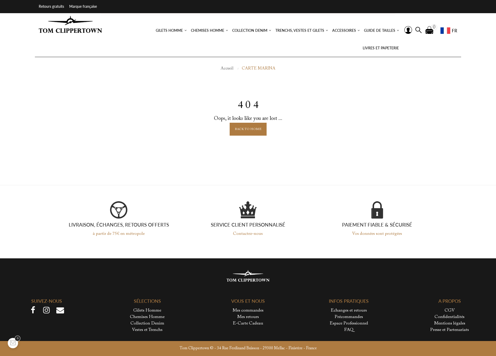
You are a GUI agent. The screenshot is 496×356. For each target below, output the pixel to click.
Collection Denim (147, 323)
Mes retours (248, 317)
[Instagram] (46, 311)
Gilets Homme (147, 310)
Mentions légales (449, 323)
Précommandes (349, 317)
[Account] (408, 30)
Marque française (83, 6)
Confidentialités (449, 317)
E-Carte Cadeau (248, 323)
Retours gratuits (51, 6)
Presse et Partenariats (449, 330)
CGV (450, 310)
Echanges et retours (349, 310)
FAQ (348, 330)
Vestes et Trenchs (147, 330)
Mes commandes (248, 310)
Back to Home (248, 129)
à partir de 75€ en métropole (119, 234)
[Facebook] (32, 311)
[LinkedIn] (60, 311)
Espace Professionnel (349, 323)
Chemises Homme (147, 317)
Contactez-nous (248, 234)
